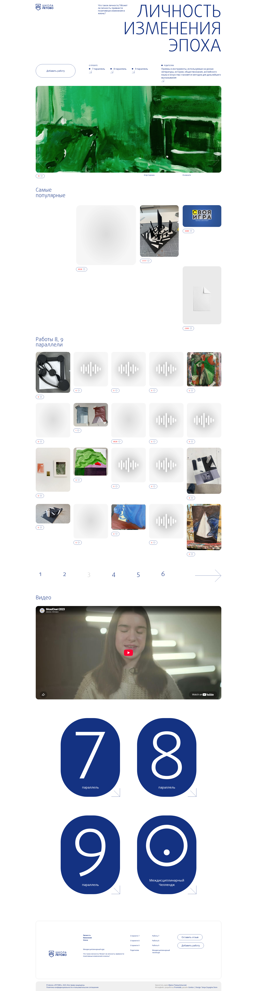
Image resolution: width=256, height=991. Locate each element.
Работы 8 (155, 941)
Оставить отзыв (190, 937)
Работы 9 (155, 945)
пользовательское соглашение (86, 987)
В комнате (187, 175)
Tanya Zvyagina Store (209, 987)
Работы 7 (155, 936)
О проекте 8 (134, 941)
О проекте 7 (134, 936)
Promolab (177, 987)
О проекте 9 (134, 945)
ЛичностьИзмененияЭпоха (87, 938)
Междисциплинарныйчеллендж (161, 951)
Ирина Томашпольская (177, 985)
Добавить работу (56, 70)
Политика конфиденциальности (59, 987)
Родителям (134, 950)
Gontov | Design (194, 987)
